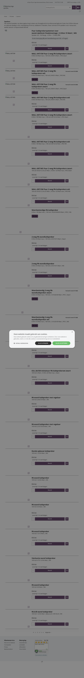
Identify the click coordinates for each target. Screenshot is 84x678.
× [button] (72, 332)
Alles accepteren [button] (61, 343)
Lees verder (63, 339)
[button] (21, 343)
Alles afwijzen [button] (43, 343)
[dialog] (42, 339)
